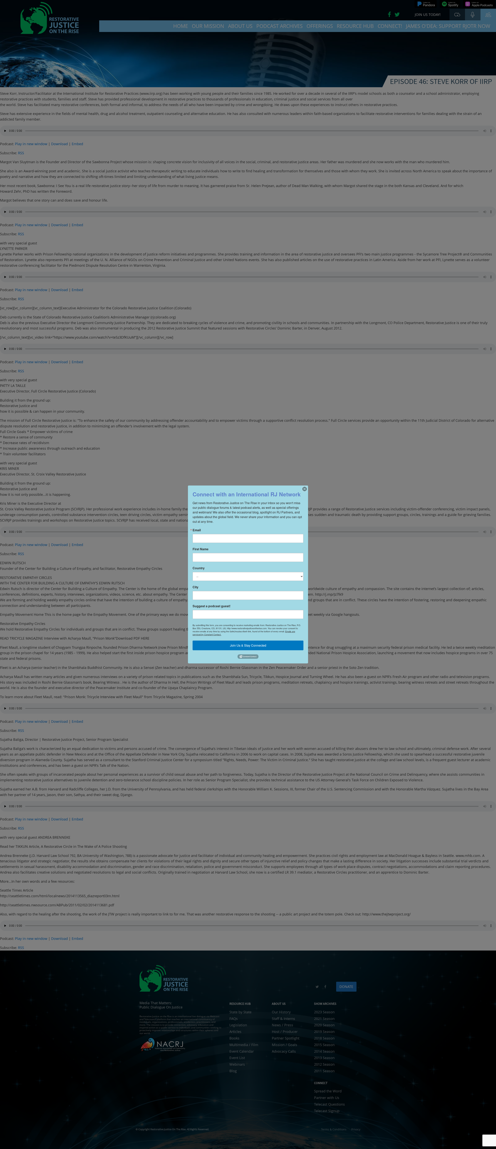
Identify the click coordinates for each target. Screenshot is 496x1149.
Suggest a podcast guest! (211, 606)
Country (199, 568)
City (195, 587)
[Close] (304, 489)
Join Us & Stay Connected (248, 645)
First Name (200, 549)
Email (197, 530)
